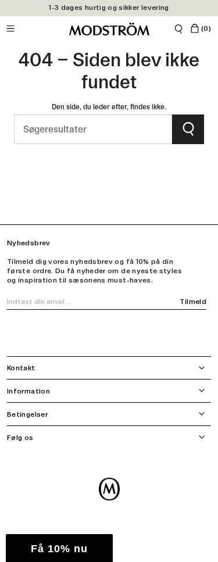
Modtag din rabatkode (162, 333)
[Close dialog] (209, 231)
